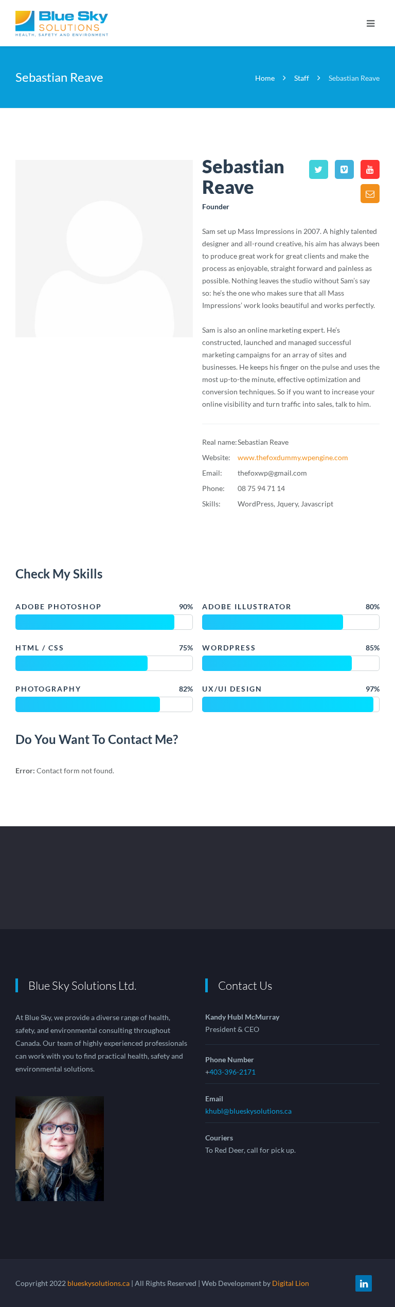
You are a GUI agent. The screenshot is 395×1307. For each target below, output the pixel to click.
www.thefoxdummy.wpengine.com (293, 457)
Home (265, 78)
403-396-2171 (232, 1071)
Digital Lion (290, 1283)
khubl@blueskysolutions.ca (248, 1110)
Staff (302, 78)
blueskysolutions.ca (98, 1283)
